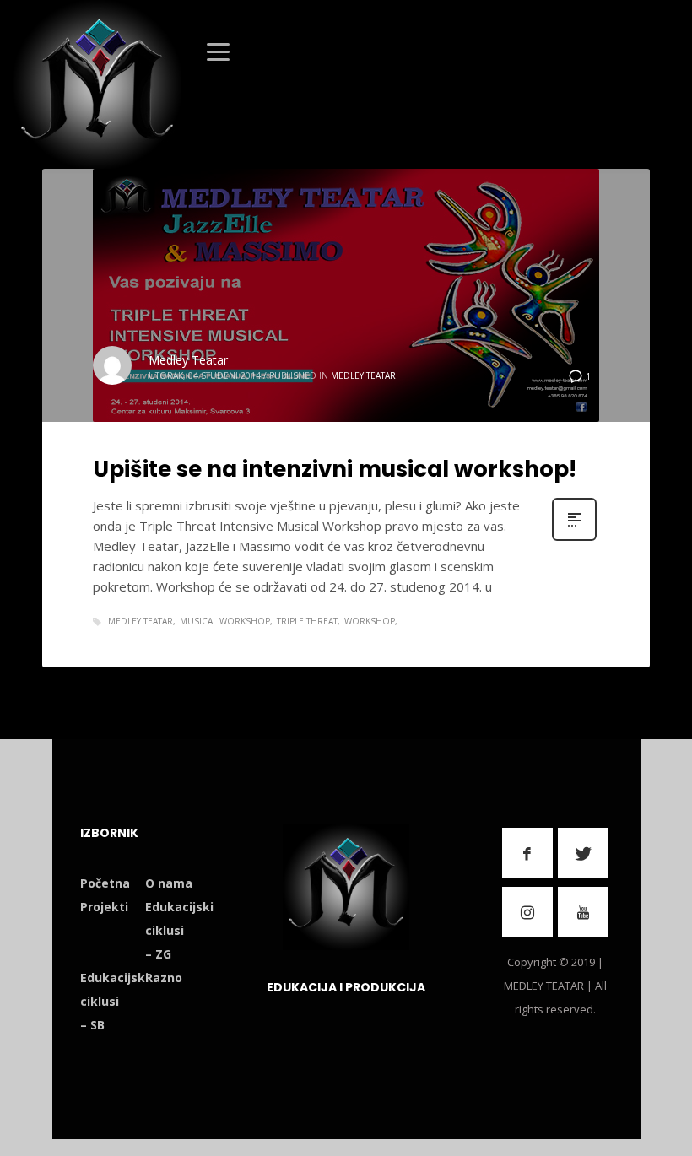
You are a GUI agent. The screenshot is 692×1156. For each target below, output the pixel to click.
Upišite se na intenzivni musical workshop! (334, 469)
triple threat (307, 621)
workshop (369, 621)
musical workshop (225, 621)
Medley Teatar (188, 360)
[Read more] (574, 539)
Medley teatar (140, 621)
